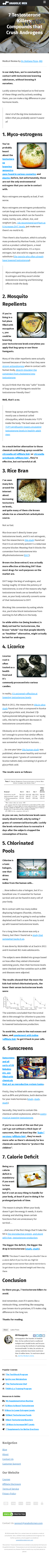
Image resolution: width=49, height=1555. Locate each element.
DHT (26, 555)
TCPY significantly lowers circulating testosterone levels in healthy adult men (23, 430)
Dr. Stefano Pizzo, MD (31, 61)
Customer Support (11, 1463)
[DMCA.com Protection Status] (14, 1513)
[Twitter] (37, 1335)
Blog (4, 1449)
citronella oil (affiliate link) (16, 453)
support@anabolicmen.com (28, 1523)
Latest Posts (14, 1330)
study (30, 1098)
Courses (6, 1479)
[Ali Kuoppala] (8, 1339)
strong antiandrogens (13, 366)
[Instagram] (43, 1335)
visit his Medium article (26, 1356)
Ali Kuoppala (21, 1335)
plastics (6, 177)
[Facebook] (34, 1335)
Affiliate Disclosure (11, 1484)
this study (29, 540)
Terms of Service (10, 1488)
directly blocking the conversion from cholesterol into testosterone (19, 373)
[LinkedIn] (40, 1335)
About (6, 1330)
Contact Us (7, 1458)
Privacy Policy (9, 1493)
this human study (30, 749)
